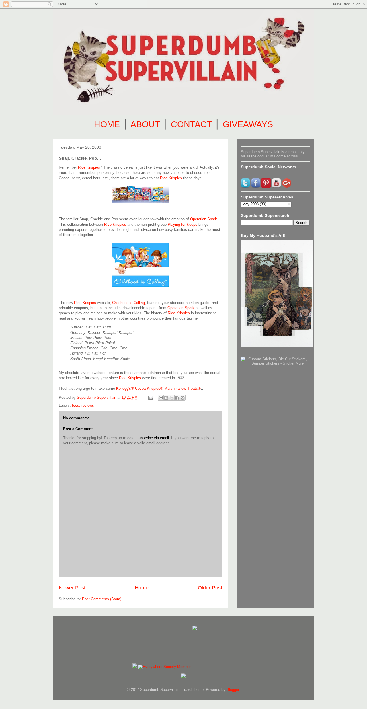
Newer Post (72, 588)
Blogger (233, 689)
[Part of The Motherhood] (213, 667)
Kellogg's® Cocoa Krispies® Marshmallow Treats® (158, 388)
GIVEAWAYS (248, 124)
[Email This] (161, 398)
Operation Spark (203, 219)
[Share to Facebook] (177, 398)
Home (142, 588)
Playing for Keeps (182, 224)
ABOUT (145, 124)
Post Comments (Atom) (101, 599)
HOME (107, 124)
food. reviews (83, 405)
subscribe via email (153, 438)
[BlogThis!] (166, 398)
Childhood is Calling (128, 303)
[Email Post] (150, 397)
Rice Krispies (89, 167)
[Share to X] (172, 398)
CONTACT (191, 124)
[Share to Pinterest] (183, 398)
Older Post (210, 588)
